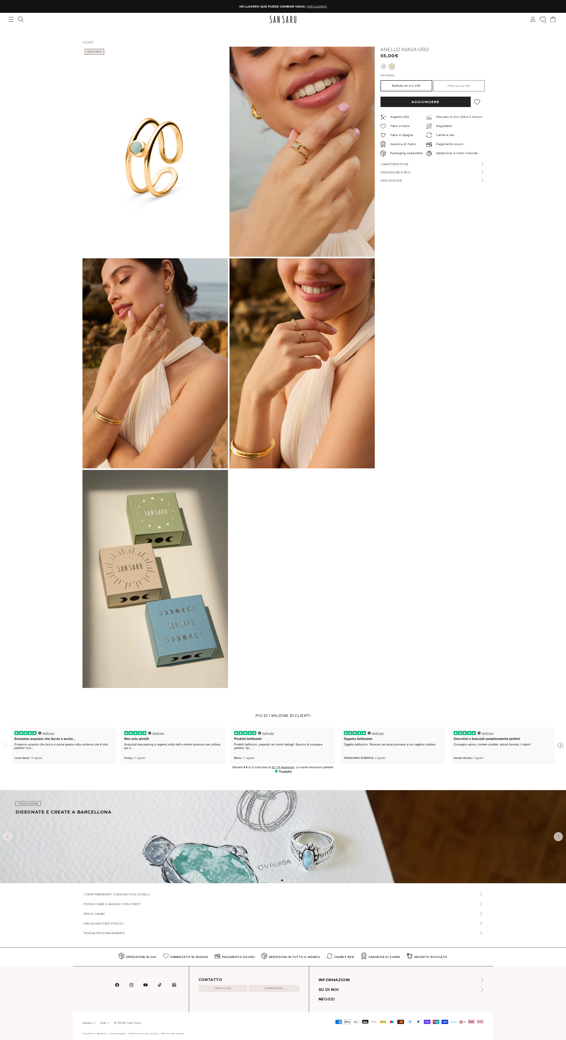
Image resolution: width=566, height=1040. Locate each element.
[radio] (383, 66)
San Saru (134, 1023)
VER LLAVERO (317, 6)
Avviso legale (118, 1033)
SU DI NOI (329, 989)
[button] (21, 19)
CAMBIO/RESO (274, 988)
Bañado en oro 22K (406, 85)
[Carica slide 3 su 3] (289, 880)
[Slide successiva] (558, 837)
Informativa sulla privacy (143, 1033)
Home (88, 42)
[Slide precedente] (7, 837)
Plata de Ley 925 (458, 85)
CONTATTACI (222, 988)
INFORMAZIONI (334, 980)
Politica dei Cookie (172, 1033)
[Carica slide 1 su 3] (282, 880)
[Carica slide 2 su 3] (285, 880)
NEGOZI (327, 999)
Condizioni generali (94, 1033)
